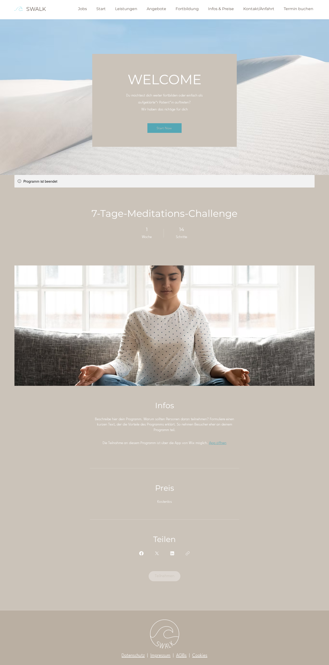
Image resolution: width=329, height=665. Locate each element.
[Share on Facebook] (141, 553)
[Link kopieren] (188, 553)
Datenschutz (133, 655)
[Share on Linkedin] (172, 553)
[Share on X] (157, 553)
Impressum (160, 655)
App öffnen (217, 443)
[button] (155, 9)
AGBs (181, 655)
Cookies (199, 655)
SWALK (36, 9)
